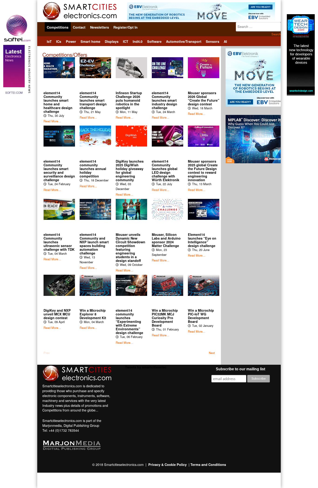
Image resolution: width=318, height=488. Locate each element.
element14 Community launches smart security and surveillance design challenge (59, 170)
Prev (47, 352)
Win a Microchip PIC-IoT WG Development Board (201, 316)
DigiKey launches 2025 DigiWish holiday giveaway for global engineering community (130, 170)
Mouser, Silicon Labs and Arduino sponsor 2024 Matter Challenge (166, 240)
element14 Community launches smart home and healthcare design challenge (58, 102)
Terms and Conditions (208, 464)
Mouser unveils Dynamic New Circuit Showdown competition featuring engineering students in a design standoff (130, 247)
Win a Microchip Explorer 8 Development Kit (93, 314)
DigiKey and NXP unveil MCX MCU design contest (57, 314)
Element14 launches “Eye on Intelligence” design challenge (202, 240)
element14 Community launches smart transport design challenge (93, 100)
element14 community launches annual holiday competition (93, 168)
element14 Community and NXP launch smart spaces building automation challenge (94, 243)
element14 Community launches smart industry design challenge (164, 100)
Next (212, 352)
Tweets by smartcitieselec (145, 367)
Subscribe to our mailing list (240, 369)
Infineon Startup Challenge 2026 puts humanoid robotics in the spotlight (129, 100)
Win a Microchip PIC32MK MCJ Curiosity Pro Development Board (165, 318)
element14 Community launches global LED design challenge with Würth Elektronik (165, 170)
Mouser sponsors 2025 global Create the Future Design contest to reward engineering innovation (203, 170)
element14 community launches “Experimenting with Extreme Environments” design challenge (129, 321)
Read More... (52, 121)
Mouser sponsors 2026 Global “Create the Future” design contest (203, 98)
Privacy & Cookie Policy (167, 464)
